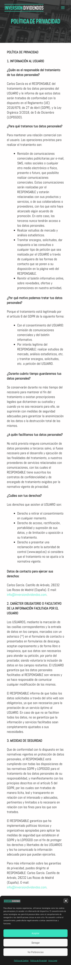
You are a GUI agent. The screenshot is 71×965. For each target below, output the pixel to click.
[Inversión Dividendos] (24, 7)
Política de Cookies (21, 960)
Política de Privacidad (38, 960)
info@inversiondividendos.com (27, 594)
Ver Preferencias (36, 952)
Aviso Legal (52, 960)
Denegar (36, 942)
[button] (66, 900)
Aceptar (35, 933)
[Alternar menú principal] (63, 7)
